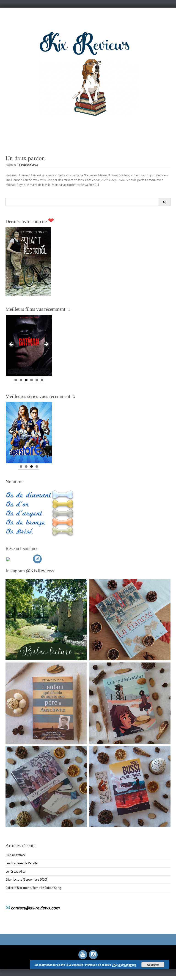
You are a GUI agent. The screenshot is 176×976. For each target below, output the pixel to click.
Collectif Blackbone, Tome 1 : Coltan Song (33, 888)
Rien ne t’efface (16, 855)
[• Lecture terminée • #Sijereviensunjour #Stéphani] (46, 786)
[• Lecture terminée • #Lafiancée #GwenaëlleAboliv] (129, 619)
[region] (29, 346)
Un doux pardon (25, 158)
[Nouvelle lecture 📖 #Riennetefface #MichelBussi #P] (129, 786)
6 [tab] (42, 380)
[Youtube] (82, 954)
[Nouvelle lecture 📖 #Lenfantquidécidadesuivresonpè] (46, 703)
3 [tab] (26, 380)
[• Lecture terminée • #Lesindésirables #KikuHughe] (129, 703)
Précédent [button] (11, 344)
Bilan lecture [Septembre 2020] (26, 879)
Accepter (153, 964)
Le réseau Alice (15, 871)
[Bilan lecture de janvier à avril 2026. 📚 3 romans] (46, 619)
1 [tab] (15, 380)
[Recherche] (164, 202)
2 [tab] (21, 380)
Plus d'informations (124, 964)
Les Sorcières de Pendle (21, 863)
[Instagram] (37, 558)
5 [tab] (37, 380)
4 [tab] (31, 380)
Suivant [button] (46, 344)
